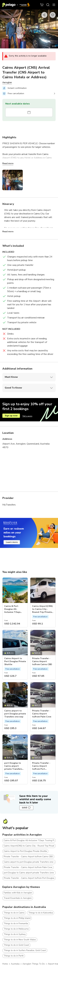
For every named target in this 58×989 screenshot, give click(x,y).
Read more (7, 163)
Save (24, 807)
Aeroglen (7, 82)
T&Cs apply (27, 416)
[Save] (24, 581)
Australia (15, 963)
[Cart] (42, 4)
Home (5, 963)
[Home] (16, 5)
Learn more (12, 542)
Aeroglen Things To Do (33, 963)
